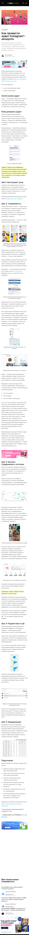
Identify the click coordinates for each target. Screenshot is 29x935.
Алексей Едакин (9, 894)
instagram (5, 29)
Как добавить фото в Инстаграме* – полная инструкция (12, 888)
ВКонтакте (4, 817)
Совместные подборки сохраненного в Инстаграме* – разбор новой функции (13, 909)
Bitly (15, 445)
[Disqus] (14, 856)
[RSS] (26, 3)
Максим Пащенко (9, 906)
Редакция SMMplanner (10, 891)
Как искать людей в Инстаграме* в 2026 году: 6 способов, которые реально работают (13, 899)
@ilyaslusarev (19, 271)
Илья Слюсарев (8, 55)
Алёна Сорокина (9, 913)
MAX (24, 815)
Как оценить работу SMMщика (14, 198)
